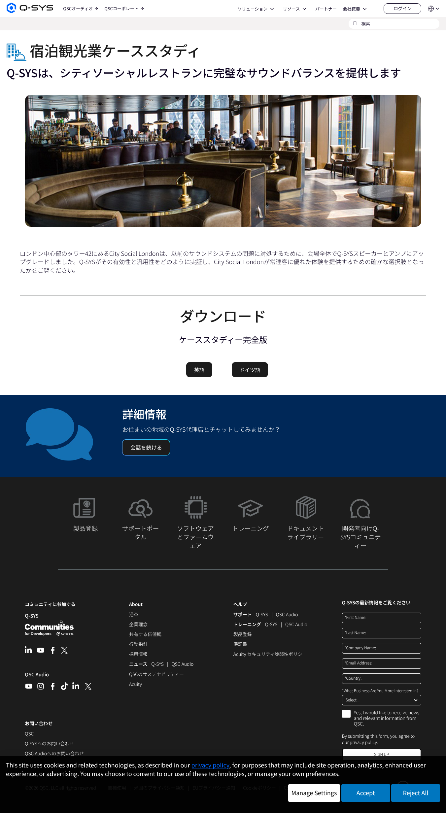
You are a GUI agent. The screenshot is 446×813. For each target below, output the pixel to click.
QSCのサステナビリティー (156, 674)
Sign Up (381, 754)
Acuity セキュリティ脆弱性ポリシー (270, 654)
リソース (291, 9)
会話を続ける (146, 447)
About (136, 604)
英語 (199, 370)
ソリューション (252, 9)
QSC (29, 734)
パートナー (326, 9)
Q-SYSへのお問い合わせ (49, 744)
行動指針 (138, 644)
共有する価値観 (145, 634)
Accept (366, 793)
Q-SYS (262, 615)
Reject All (416, 793)
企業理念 (138, 625)
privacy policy (363, 742)
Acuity (135, 684)
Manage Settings (314, 793)
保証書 (240, 644)
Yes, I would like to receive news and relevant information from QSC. (386, 718)
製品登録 (242, 634)
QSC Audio (37, 676)
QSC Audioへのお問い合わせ (54, 754)
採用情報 (138, 654)
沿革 (133, 615)
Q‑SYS (31, 615)
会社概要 (351, 9)
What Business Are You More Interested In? (380, 691)
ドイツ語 (249, 370)
